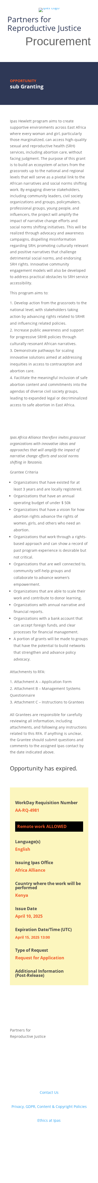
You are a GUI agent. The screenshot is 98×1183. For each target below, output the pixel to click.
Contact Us (49, 1092)
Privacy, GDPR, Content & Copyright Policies (49, 1106)
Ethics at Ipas (49, 1120)
